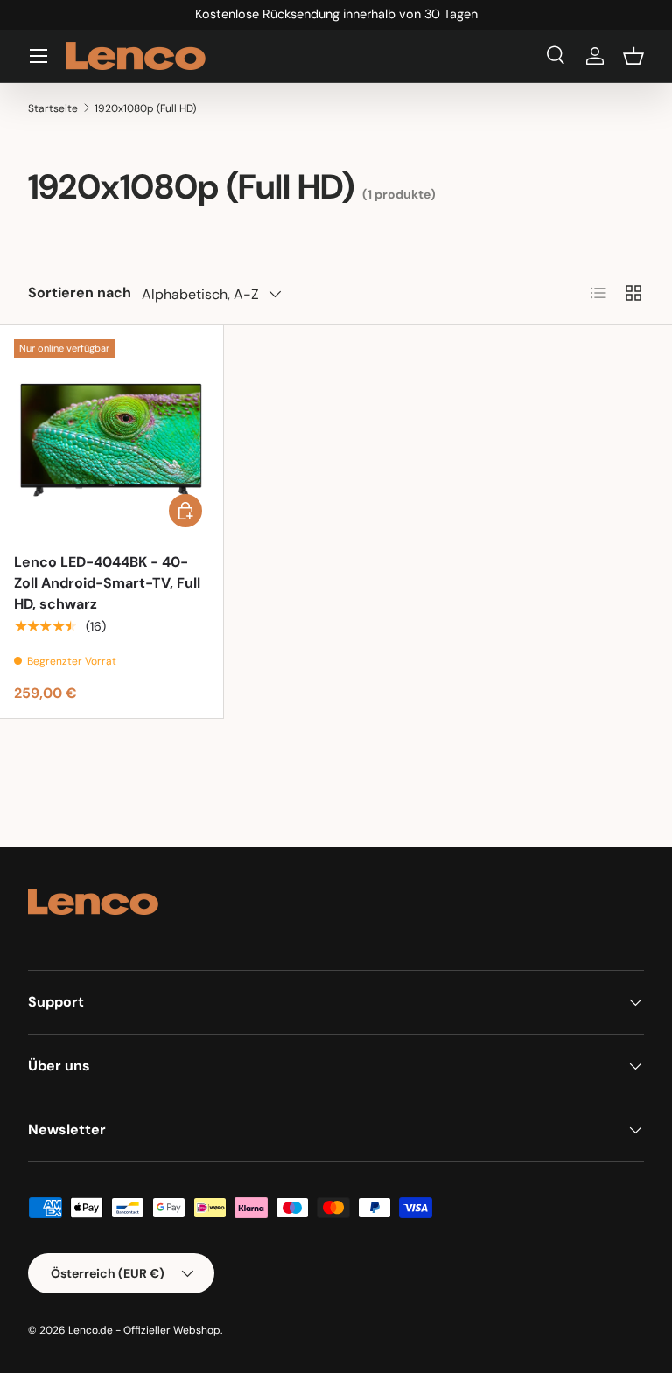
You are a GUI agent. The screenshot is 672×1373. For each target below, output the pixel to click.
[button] (633, 56)
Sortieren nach (79, 292)
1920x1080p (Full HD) (145, 108)
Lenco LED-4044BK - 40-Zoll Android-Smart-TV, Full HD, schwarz (107, 583)
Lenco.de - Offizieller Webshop (144, 1330)
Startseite (53, 108)
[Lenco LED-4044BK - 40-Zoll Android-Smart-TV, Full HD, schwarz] (111, 436)
